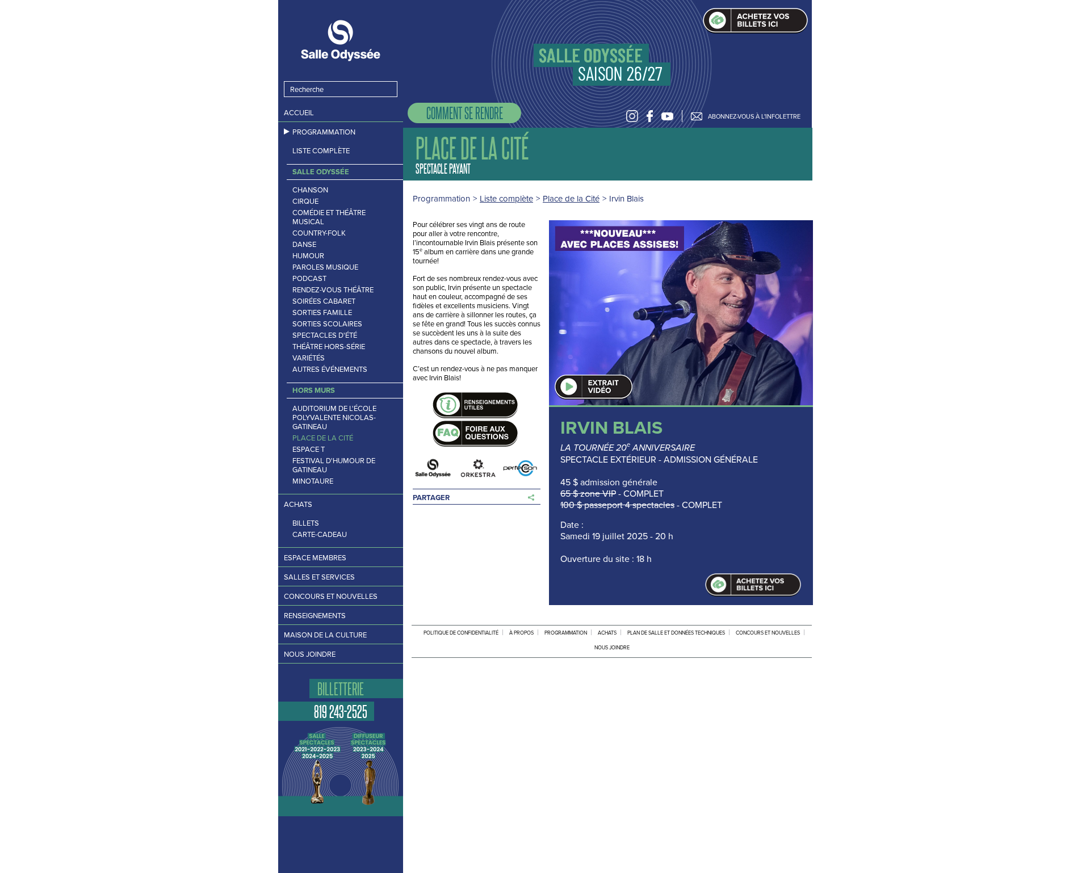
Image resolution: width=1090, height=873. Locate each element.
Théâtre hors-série (328, 346)
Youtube (667, 116)
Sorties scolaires (327, 324)
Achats (298, 504)
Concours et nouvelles (331, 596)
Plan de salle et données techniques (676, 633)
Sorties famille (322, 312)
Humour (308, 256)
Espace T (308, 449)
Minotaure (312, 481)
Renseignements (315, 615)
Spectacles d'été (324, 335)
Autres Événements (329, 369)
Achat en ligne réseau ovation (753, 585)
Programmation (323, 132)
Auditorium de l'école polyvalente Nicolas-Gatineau (334, 417)
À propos (521, 633)
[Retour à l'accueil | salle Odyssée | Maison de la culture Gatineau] (340, 40)
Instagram (632, 116)
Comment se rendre (464, 112)
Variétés (308, 358)
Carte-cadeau (319, 534)
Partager (431, 497)
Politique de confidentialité (461, 633)
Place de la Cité (322, 438)
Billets (305, 523)
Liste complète (321, 151)
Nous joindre (310, 654)
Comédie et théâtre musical (329, 217)
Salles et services (319, 577)
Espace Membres (315, 557)
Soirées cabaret (323, 301)
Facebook (650, 116)
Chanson (310, 190)
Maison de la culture (325, 634)
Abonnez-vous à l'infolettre (754, 116)
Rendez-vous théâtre (333, 290)
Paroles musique (325, 267)
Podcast (309, 278)
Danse (304, 244)
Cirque (305, 201)
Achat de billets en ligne (755, 20)
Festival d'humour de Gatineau (333, 465)
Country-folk (319, 233)
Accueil (299, 112)
